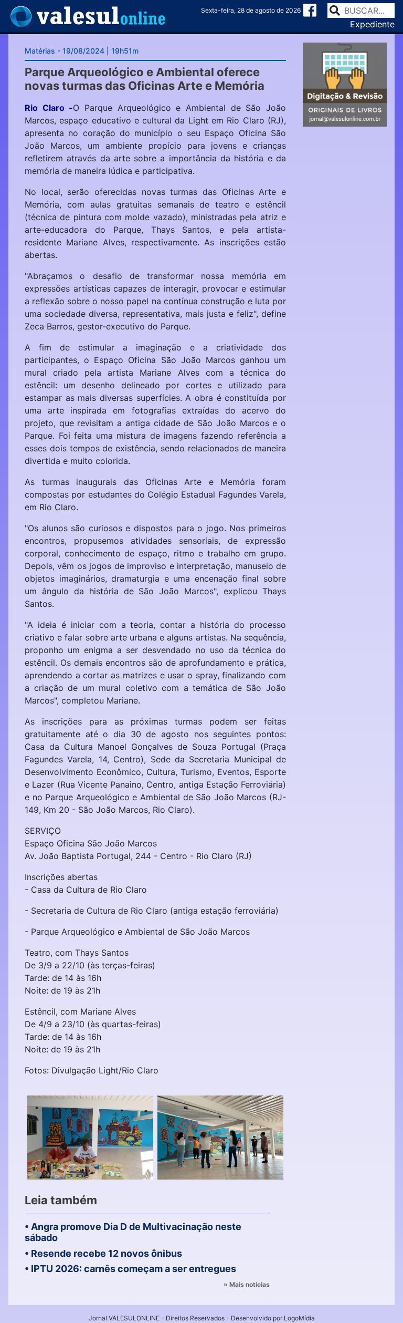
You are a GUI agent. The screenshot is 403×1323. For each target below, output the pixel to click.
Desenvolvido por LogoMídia (273, 1318)
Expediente (372, 24)
